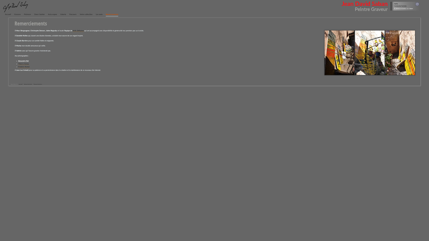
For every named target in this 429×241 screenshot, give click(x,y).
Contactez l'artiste (400, 6)
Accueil (8, 14)
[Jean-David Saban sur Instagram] (417, 4)
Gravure (17, 14)
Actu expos (52, 14)
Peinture (27, 14)
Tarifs (396, 4)
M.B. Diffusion (78, 31)
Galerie (63, 14)
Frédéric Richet (24, 67)
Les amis (99, 14)
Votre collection (86, 14)
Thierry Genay (23, 64)
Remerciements (112, 14)
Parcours (72, 14)
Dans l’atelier (39, 14)
